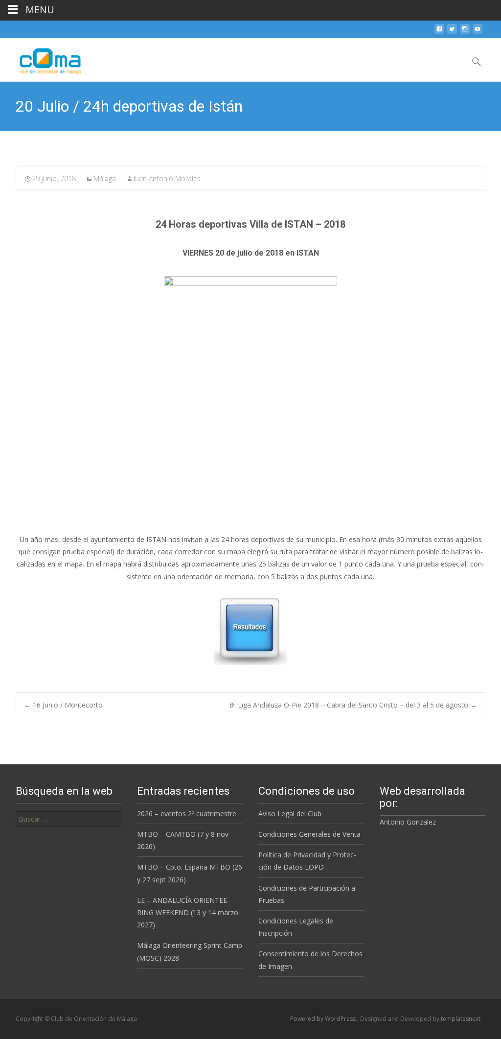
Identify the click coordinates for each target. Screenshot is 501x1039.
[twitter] (452, 32)
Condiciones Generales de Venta (309, 834)
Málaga (104, 178)
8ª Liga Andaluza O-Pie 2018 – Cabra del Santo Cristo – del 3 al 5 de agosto (353, 704)
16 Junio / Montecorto (63, 704)
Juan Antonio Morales (167, 178)
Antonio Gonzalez (408, 821)
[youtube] (477, 32)
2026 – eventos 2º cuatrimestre (186, 813)
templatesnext (460, 1019)
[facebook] (439, 32)
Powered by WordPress (323, 1019)
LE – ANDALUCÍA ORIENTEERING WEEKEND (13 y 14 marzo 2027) (187, 912)
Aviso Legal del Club (289, 813)
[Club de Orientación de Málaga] (44, 57)
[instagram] (465, 32)
